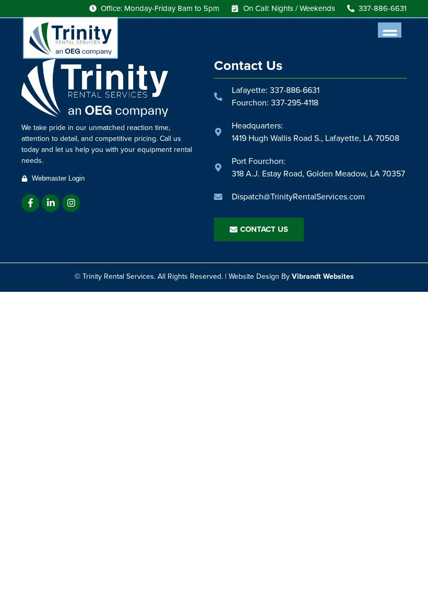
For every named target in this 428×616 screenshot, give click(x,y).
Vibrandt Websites (323, 276)
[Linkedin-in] (51, 203)
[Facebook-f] (30, 203)
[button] (389, 34)
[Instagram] (71, 203)
